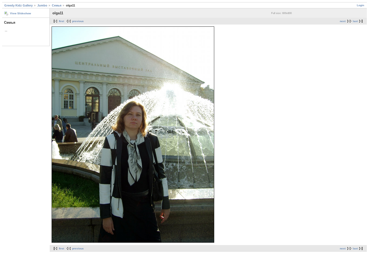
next (342, 21)
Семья (56, 5)
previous (78, 21)
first (61, 21)
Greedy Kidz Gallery (18, 5)
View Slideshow (20, 13)
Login (360, 5)
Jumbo (42, 5)
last (355, 21)
